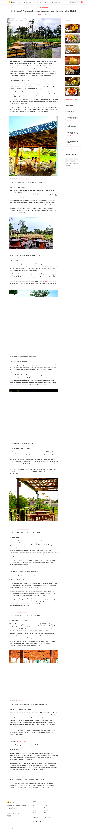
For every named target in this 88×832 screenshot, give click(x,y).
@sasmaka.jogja (21, 782)
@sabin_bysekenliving (23, 528)
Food (66, 159)
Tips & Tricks (72, 161)
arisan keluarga (39, 96)
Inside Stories (68, 165)
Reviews (67, 161)
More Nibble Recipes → (72, 99)
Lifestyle (70, 159)
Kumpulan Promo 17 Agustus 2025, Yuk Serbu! (73, 133)
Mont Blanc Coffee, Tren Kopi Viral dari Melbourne (73, 118)
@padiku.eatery (21, 693)
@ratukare (20, 353)
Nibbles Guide (56, 2)
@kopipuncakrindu (22, 440)
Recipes (75, 159)
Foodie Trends (29, 2)
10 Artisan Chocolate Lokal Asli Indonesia (73, 110)
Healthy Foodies (39, 2)
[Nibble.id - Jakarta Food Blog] (12, 2)
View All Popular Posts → (72, 148)
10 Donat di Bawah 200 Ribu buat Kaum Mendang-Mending (73, 141)
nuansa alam (26, 264)
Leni (40, 14)
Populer (48, 2)
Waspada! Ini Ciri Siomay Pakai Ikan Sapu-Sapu (72, 125)
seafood (47, 281)
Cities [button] (20, 2)
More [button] (64, 2)
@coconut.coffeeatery (23, 178)
